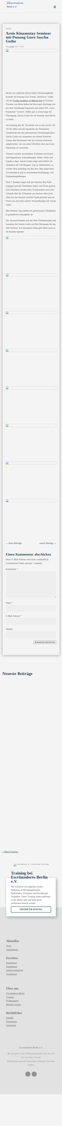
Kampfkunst (11, 967)
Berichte (27, 701)
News (27, 807)
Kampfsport (11, 963)
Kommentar (12, 569)
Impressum (11, 1025)
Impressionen (12, 949)
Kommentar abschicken (45, 642)
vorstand (11, 46)
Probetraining (31, 909)
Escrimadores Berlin (15, 993)
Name (9, 603)
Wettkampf (34, 701)
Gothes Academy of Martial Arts (27, 100)
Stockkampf (11, 974)
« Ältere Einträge (10, 852)
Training (10, 997)
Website (9, 629)
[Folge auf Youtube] (34, 1074)
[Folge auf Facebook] (27, 1074)
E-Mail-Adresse (14, 616)
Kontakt (9, 1018)
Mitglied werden (13, 1004)
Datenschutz (11, 1021)
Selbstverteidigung (14, 970)
